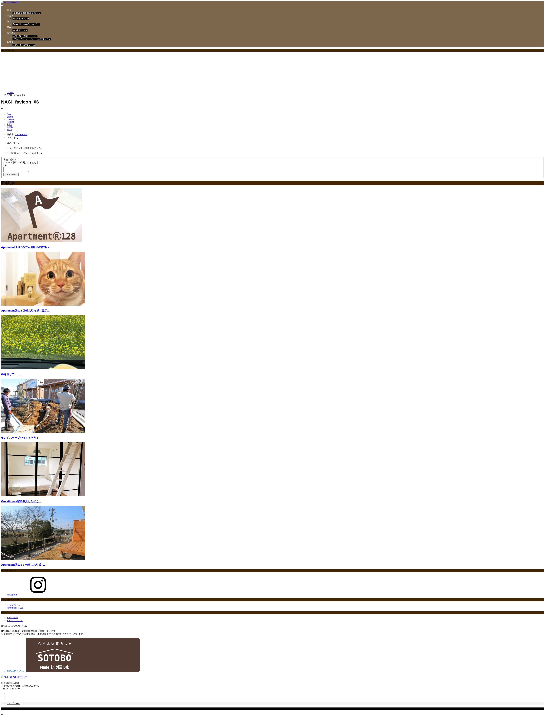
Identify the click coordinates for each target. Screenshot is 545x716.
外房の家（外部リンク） (24, 36)
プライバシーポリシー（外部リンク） (31, 39)
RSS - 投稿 (12, 617)
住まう (10, 16)
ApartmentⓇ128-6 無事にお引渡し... (23, 564)
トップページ (13, 605)
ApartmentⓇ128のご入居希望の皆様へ (25, 247)
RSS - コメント (15, 620)
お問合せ (11, 42)
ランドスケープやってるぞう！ (20, 437)
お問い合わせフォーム (23, 45)
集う (9, 10)
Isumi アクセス (20, 30)
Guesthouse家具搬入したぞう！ (21, 501)
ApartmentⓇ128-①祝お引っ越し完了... (25, 310)
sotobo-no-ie (21, 134)
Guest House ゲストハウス (26, 24)
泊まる (10, 21)
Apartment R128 (20, 18)
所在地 (10, 27)
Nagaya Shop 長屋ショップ (26, 13)
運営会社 (11, 33)
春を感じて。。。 (12, 374)
